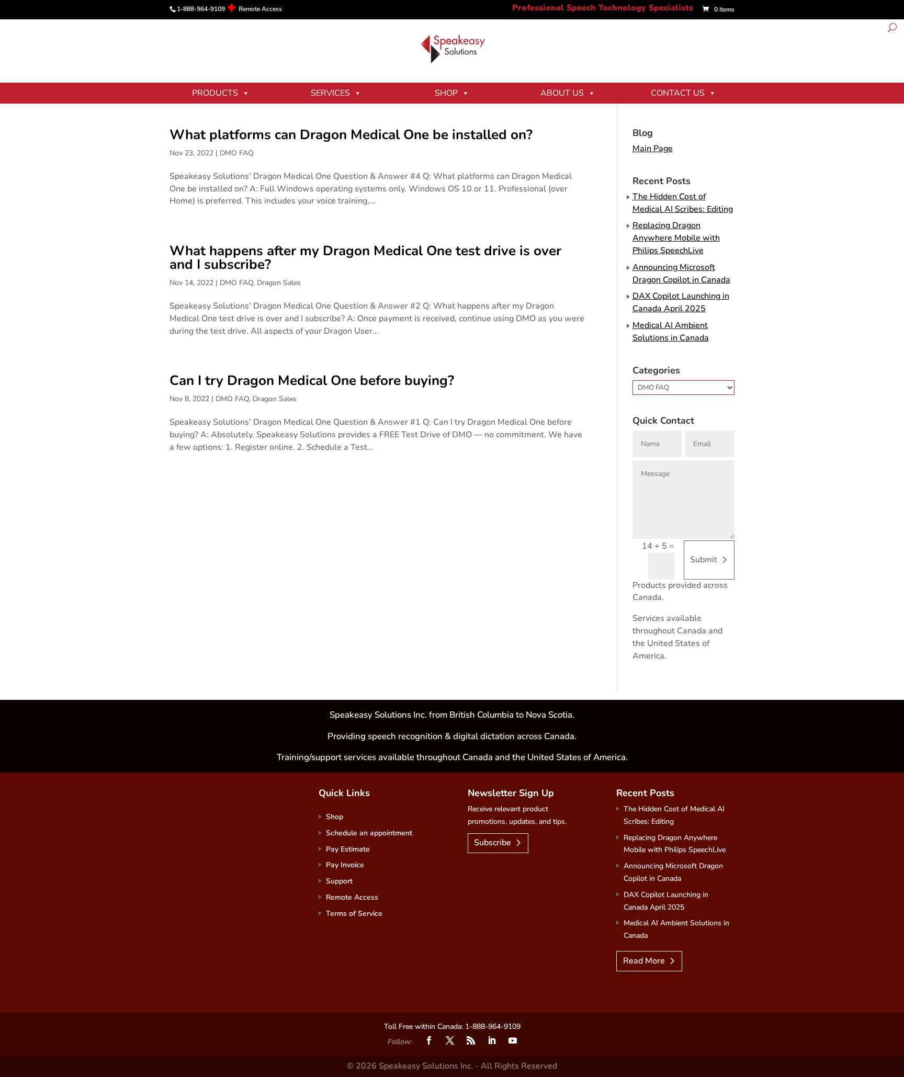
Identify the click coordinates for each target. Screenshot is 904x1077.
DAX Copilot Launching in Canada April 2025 (680, 302)
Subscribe (492, 842)
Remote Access (260, 9)
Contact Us (678, 93)
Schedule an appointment (369, 833)
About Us (562, 93)
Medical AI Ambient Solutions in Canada (670, 332)
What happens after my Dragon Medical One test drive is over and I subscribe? (365, 258)
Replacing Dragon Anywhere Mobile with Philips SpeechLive (676, 238)
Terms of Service (354, 914)
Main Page (652, 148)
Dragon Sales (279, 283)
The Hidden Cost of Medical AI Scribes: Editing (682, 203)
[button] (892, 29)
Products (215, 93)
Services (330, 93)
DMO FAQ (237, 153)
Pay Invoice (345, 865)
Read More (644, 961)
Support (339, 881)
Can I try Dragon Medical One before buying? (312, 380)
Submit (703, 559)
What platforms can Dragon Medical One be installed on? (351, 135)
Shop (446, 93)
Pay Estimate (348, 849)
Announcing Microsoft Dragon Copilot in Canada (681, 274)
